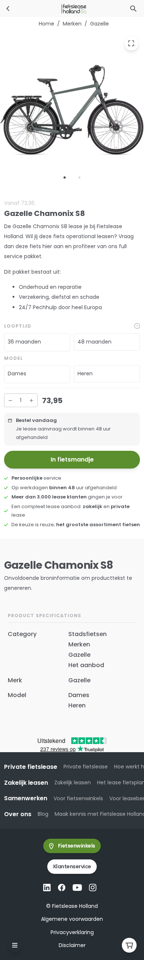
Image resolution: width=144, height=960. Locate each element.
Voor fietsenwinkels (78, 798)
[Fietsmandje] (129, 945)
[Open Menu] (14, 945)
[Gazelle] (8, 8)
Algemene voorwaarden (72, 919)
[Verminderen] (10, 400)
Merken (72, 23)
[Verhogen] (31, 400)
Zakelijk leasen (72, 782)
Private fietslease (86, 766)
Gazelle (99, 23)
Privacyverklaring (72, 932)
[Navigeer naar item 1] (64, 177)
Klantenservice (72, 866)
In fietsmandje (72, 460)
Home (46, 23)
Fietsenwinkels (76, 845)
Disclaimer (72, 945)
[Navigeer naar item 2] (79, 177)
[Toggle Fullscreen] (131, 43)
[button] (37, 342)
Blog (43, 814)
